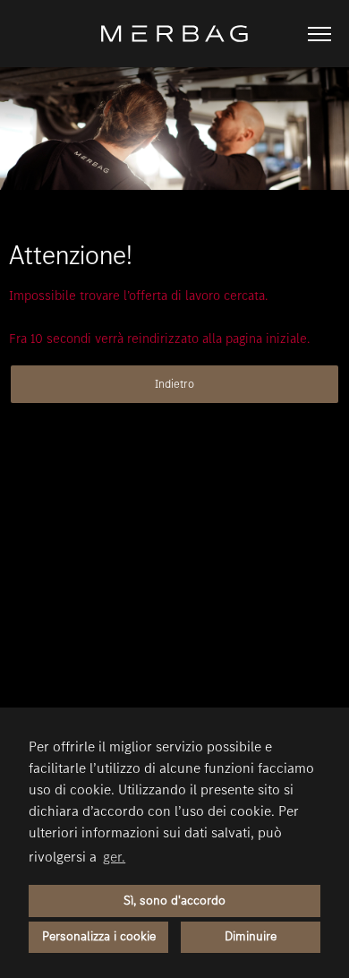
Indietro (174, 383)
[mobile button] (319, 34)
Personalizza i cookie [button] (99, 936)
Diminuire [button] (251, 936)
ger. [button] (114, 856)
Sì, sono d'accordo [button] (174, 900)
